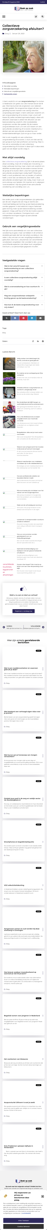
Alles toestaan (23, 1220)
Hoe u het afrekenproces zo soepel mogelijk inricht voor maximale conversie (28, 418)
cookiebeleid (26, 1213)
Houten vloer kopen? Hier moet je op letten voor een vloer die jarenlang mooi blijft (30, 566)
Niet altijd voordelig (10, 86)
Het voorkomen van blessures (16, 1059)
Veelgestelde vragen (10, 94)
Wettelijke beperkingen (11, 89)
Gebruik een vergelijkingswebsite (14, 91)
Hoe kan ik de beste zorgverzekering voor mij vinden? (23, 306)
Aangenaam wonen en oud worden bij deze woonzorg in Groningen (21, 929)
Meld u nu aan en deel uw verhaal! (23, 595)
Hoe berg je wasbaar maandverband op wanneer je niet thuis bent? (20, 973)
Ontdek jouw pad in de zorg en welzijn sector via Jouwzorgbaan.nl (22, 799)
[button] (43, 1196)
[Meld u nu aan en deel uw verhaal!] (23, 588)
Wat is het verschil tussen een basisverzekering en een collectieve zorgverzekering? (23, 268)
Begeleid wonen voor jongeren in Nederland (22, 1016)
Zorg (7, 34)
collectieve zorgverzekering (16, 162)
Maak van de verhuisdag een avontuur (29, 505)
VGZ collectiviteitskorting (14, 885)
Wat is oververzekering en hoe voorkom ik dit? (23, 288)
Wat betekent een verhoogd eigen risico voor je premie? (22, 712)
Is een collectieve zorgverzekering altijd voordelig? (23, 278)
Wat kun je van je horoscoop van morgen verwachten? (20, 755)
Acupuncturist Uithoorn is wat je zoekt (19, 1102)
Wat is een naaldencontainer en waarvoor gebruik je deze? (21, 669)
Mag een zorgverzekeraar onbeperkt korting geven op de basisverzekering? (23, 297)
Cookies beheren (23, 1226)
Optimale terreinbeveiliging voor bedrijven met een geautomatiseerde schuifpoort (29, 551)
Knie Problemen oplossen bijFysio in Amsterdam (18, 1146)
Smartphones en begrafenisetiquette (19, 842)
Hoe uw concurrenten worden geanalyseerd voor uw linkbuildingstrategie (27, 536)
